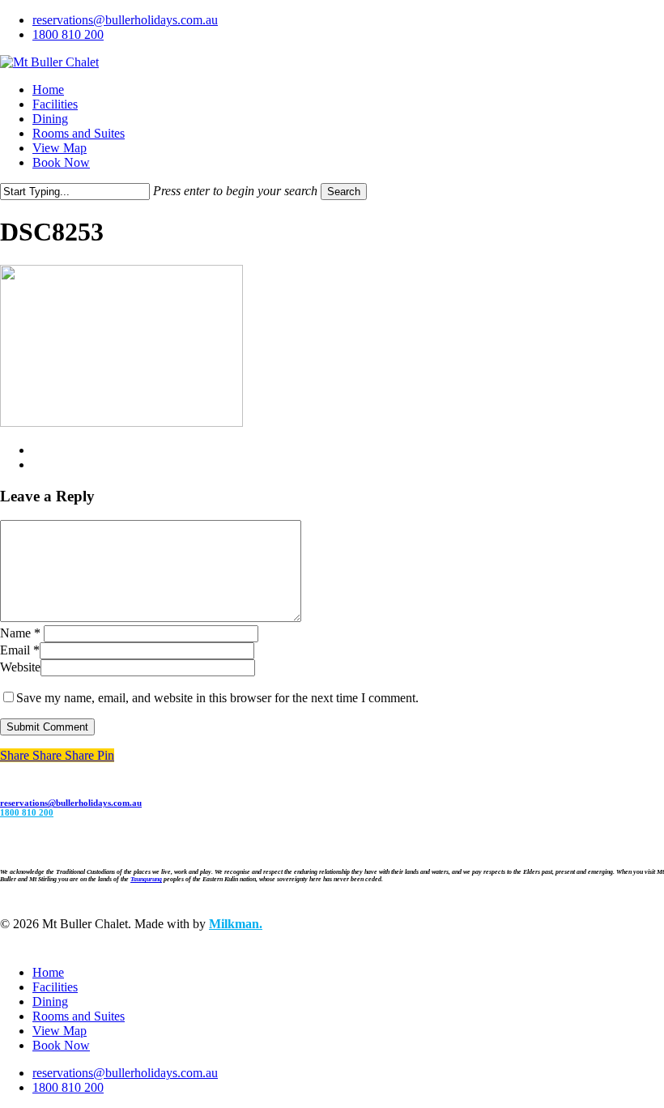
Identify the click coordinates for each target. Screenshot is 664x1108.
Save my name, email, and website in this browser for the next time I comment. (217, 698)
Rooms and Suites (78, 1016)
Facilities (55, 987)
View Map (59, 1031)
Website (20, 667)
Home (48, 972)
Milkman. (235, 924)
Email (20, 650)
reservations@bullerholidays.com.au (71, 803)
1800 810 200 (26, 812)
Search (343, 191)
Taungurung (146, 879)
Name (20, 633)
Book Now (61, 1045)
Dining (50, 1001)
